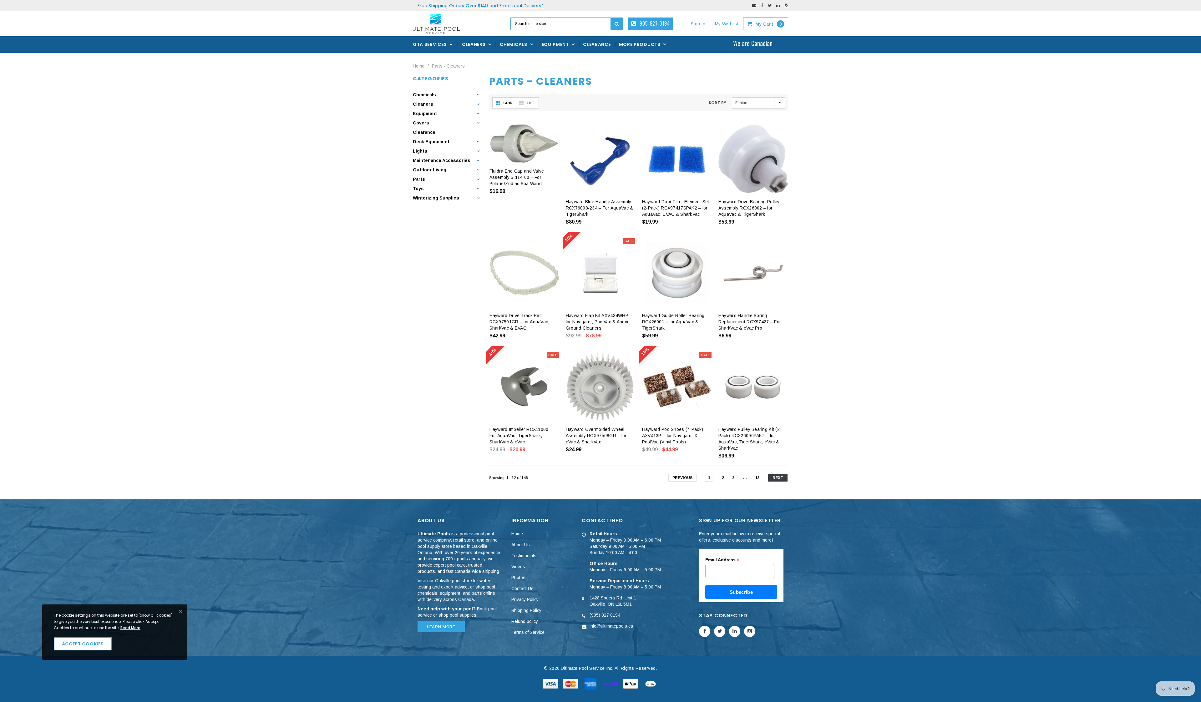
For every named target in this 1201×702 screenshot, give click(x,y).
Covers (421, 122)
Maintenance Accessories (441, 160)
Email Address (722, 560)
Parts (419, 179)
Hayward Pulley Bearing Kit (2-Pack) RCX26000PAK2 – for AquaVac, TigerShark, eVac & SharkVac (749, 439)
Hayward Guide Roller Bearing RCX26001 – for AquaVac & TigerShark (673, 322)
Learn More (441, 626)
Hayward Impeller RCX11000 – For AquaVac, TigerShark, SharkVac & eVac (521, 435)
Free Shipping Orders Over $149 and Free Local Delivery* (481, 6)
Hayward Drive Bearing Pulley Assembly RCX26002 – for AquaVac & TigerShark (749, 208)
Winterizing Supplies (436, 197)
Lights (420, 151)
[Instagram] (786, 5)
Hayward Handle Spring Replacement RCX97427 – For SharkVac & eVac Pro (749, 322)
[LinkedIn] (778, 5)
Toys (418, 188)
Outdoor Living (429, 169)
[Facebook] (762, 5)
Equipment (425, 113)
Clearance (424, 132)
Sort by (718, 102)
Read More (130, 627)
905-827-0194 (654, 23)
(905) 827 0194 (605, 615)
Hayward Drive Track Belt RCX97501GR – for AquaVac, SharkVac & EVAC (519, 322)
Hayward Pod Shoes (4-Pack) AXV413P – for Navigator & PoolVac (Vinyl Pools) (672, 435)
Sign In (698, 23)
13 (757, 478)
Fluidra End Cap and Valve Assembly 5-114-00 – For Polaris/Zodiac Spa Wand (516, 177)
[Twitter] (770, 5)
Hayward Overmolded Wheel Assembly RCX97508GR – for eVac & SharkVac (596, 435)
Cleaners (423, 104)
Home (418, 65)
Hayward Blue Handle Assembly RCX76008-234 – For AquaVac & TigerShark (599, 208)
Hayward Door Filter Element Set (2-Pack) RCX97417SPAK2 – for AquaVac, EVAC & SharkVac (675, 208)
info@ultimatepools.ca (611, 626)
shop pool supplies (457, 615)
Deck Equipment (431, 141)
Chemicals (424, 94)
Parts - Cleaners (448, 65)
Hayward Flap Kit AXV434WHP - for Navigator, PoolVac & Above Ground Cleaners (598, 322)
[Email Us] (754, 5)
